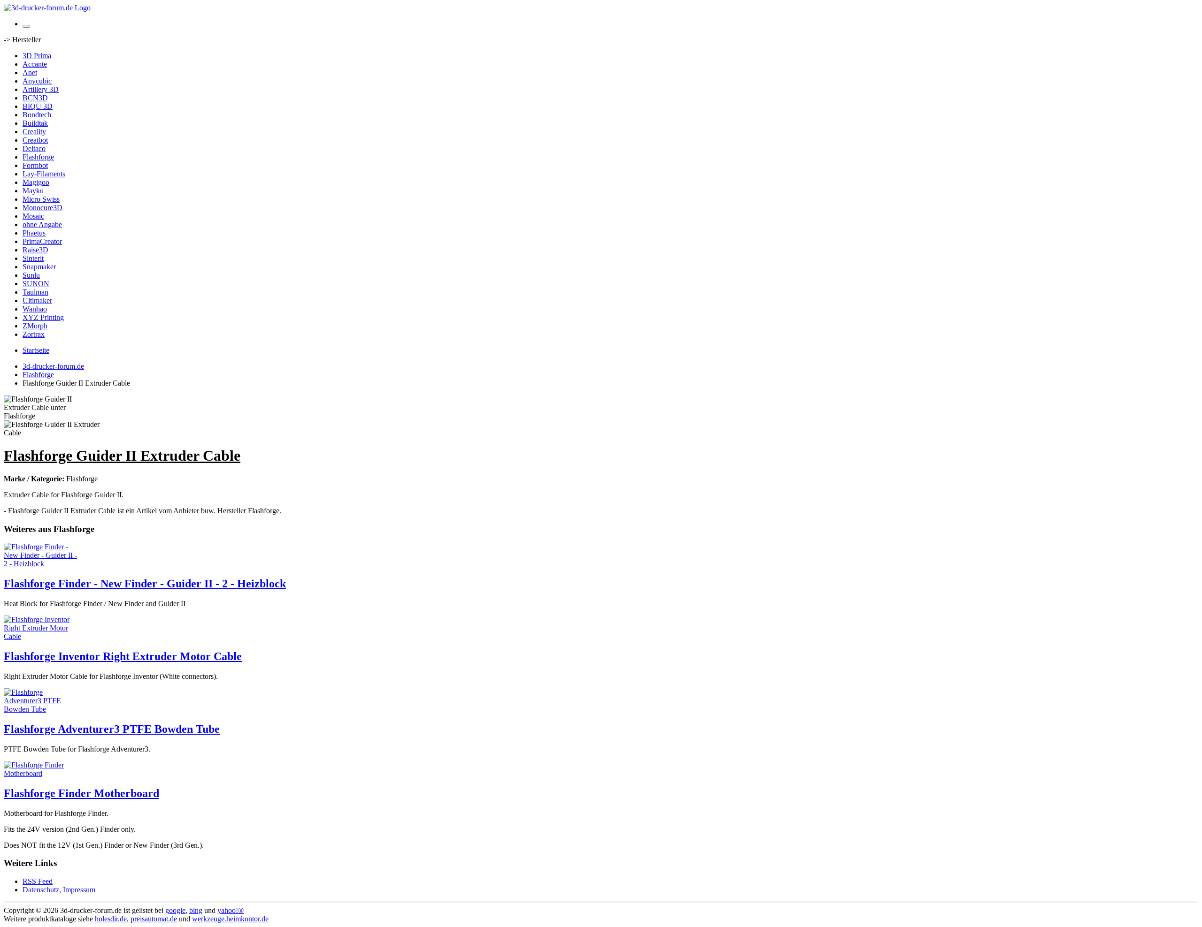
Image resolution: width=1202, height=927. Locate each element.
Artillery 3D (41, 89)
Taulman (35, 292)
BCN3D (35, 98)
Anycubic (37, 81)
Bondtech (37, 115)
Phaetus (34, 233)
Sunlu (31, 275)
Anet (30, 72)
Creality (34, 132)
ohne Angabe (42, 224)
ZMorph (35, 326)
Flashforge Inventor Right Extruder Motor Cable (123, 656)
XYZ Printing (43, 317)
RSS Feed (38, 881)
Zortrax (34, 334)
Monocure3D (42, 208)
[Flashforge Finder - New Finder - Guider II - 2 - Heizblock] (41, 564)
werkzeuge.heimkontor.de (230, 919)
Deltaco (34, 148)
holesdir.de (111, 919)
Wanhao (35, 309)
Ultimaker (37, 300)
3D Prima (37, 56)
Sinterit (33, 258)
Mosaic (33, 216)
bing (195, 910)
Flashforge (38, 157)
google (175, 910)
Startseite (36, 350)
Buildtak (35, 123)
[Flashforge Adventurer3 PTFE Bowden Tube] (41, 709)
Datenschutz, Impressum (59, 890)
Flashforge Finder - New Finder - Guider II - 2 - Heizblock (145, 583)
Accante (35, 64)
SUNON (36, 284)
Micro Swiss (41, 199)
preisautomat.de (154, 919)
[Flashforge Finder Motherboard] (41, 773)
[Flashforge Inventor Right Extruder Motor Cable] (41, 636)
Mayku (33, 191)
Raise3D (35, 250)
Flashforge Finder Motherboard (81, 793)
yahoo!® (230, 910)
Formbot (35, 165)
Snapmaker (39, 267)
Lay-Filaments (44, 174)
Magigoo (36, 182)
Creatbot (35, 140)
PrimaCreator (42, 241)
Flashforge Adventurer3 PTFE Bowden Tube (112, 729)
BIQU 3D (38, 106)
